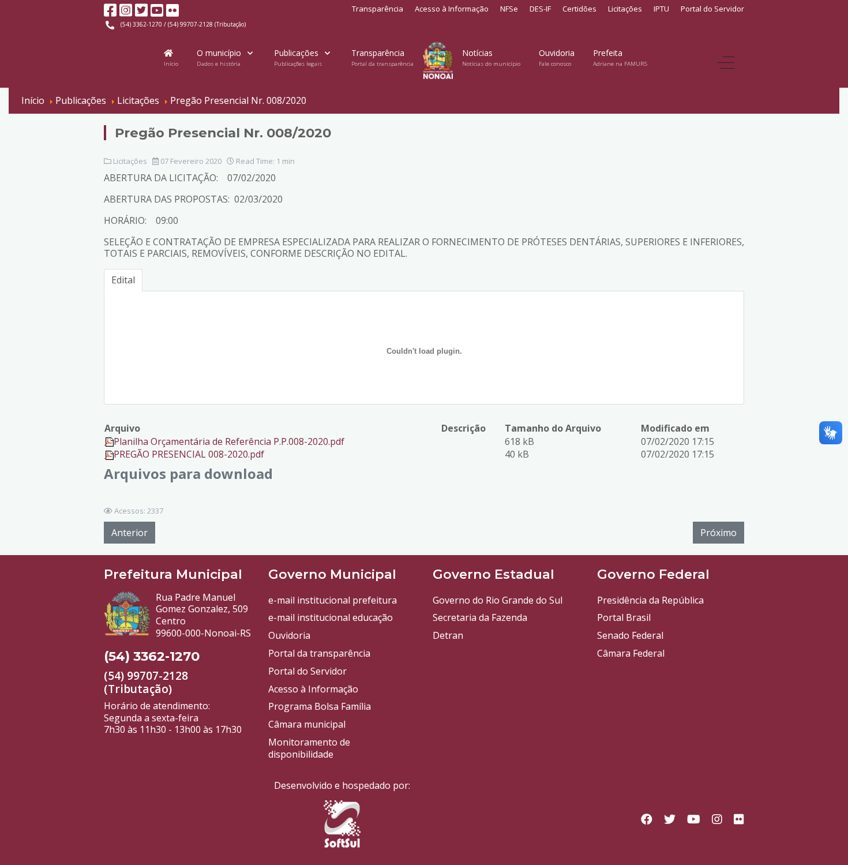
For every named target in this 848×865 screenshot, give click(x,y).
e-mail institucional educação (330, 617)
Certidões (579, 8)
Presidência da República (650, 600)
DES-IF (540, 8)
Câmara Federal (631, 653)
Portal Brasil (624, 617)
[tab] (123, 280)
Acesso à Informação (452, 8)
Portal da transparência (319, 653)
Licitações (625, 8)
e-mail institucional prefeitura (332, 600)
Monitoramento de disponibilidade (309, 748)
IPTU (661, 8)
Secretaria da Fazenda (480, 617)
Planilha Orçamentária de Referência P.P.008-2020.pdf (229, 441)
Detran (448, 635)
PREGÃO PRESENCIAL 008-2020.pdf (189, 454)
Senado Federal (630, 635)
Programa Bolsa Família (319, 706)
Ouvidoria (289, 635)
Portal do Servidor (712, 8)
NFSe (509, 8)
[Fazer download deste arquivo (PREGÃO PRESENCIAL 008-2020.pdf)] (109, 454)
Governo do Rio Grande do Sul (497, 600)
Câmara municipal (307, 724)
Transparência (377, 8)
